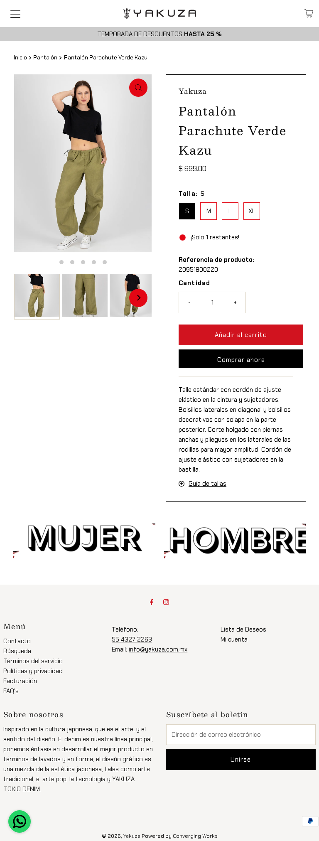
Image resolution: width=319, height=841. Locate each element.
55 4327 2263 (132, 639)
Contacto (17, 641)
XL (251, 211)
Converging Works (195, 836)
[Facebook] (151, 602)
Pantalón (45, 57)
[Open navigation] (15, 13)
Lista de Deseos (243, 629)
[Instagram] (166, 602)
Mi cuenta (234, 639)
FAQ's (11, 691)
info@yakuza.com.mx (158, 649)
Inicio (20, 57)
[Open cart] (308, 13)
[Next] (138, 298)
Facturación (20, 681)
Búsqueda (17, 651)
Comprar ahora (241, 360)
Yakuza (131, 836)
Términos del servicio (33, 661)
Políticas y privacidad (33, 671)
